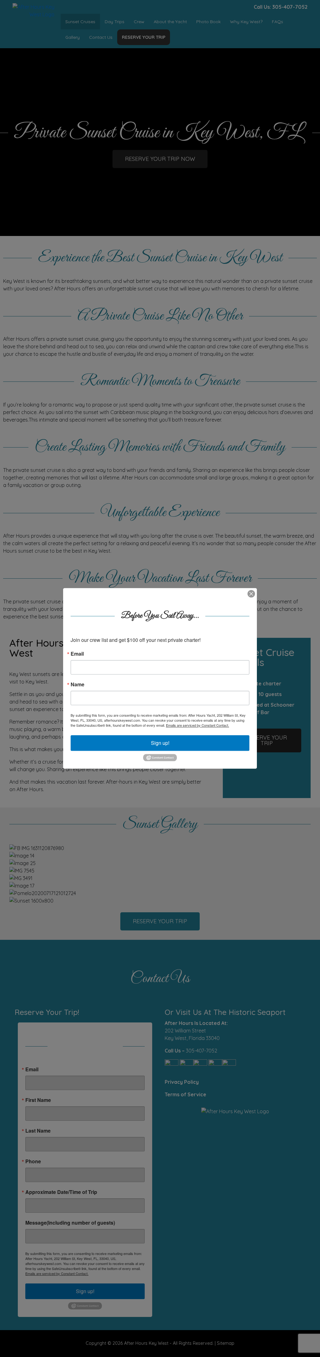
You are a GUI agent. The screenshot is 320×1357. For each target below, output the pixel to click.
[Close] (251, 593)
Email (77, 653)
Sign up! (160, 742)
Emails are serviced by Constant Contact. (197, 725)
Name (77, 684)
